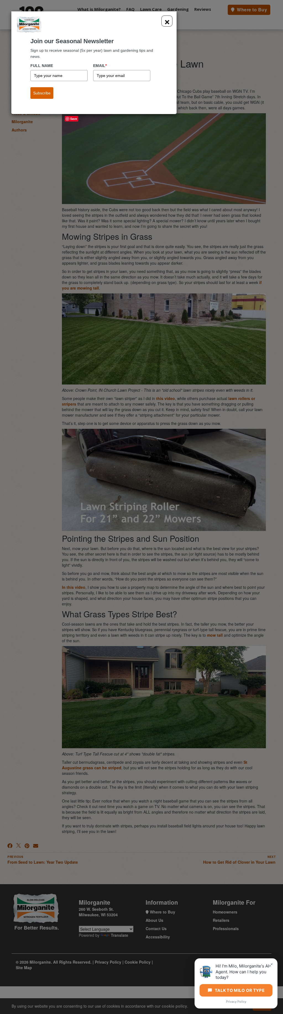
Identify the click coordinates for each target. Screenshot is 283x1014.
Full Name (41, 65)
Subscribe (42, 93)
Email (100, 65)
